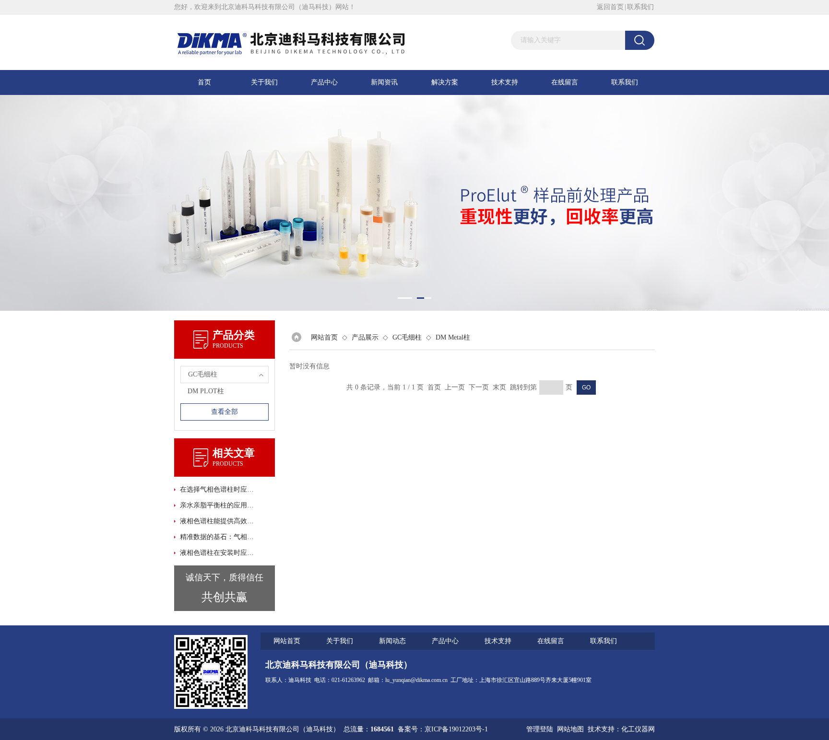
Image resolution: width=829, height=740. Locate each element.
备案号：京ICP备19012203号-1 (443, 729)
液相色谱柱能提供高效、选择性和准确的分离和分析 (218, 521)
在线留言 (564, 82)
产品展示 (365, 337)
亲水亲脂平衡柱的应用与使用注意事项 (218, 505)
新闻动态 (392, 641)
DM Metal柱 (453, 337)
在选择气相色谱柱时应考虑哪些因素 (218, 489)
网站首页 (324, 337)
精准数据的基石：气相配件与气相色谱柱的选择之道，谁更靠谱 (218, 536)
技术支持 (504, 82)
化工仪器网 (638, 729)
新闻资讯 (384, 82)
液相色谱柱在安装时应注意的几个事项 (218, 552)
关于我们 (264, 82)
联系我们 (640, 7)
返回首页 (610, 7)
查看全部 (224, 411)
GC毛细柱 (407, 337)
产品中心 (324, 82)
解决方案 (444, 82)
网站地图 (570, 729)
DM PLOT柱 (206, 391)
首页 (204, 82)
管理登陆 (539, 729)
